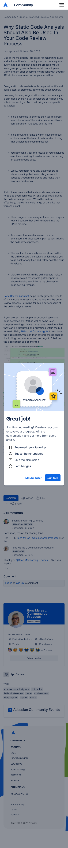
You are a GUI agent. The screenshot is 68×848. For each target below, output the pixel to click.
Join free (52, 478)
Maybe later (33, 478)
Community (23, 4)
